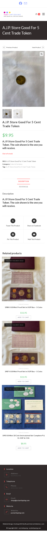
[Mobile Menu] (42, 14)
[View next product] (43, 47)
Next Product (36, 47)
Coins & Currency (16, 164)
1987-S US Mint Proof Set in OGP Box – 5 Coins (23, 371)
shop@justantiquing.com (20, 500)
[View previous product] (4, 47)
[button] (42, 54)
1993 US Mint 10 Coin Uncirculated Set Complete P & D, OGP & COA (23, 436)
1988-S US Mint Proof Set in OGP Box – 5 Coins (23, 307)
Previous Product (12, 47)
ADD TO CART (23, 317)
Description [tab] (23, 181)
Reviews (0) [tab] (23, 187)
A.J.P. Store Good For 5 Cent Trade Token (20, 167)
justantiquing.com (17, 513)
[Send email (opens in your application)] (25, 3)
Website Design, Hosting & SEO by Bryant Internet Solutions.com (23, 524)
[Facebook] (21, 3)
